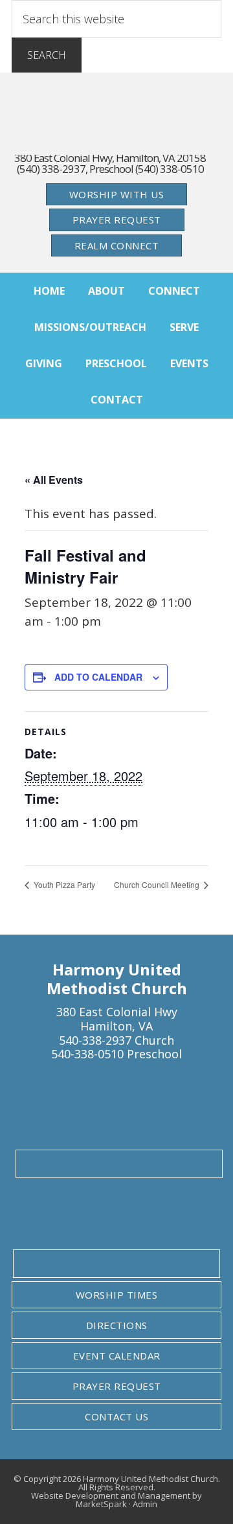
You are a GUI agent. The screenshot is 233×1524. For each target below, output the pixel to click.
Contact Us (116, 1416)
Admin (145, 1504)
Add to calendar (98, 676)
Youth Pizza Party (63, 884)
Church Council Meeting (157, 884)
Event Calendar (117, 1355)
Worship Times (117, 1294)
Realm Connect (116, 245)
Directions (117, 1325)
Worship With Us (116, 194)
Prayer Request (116, 219)
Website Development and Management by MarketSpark (116, 1500)
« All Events (54, 479)
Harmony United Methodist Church (116, 120)
